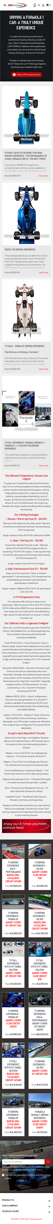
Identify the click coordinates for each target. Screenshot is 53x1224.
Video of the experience (26, 74)
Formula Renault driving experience (40, 1119)
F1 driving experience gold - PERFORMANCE (13, 872)
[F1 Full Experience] (26, 407)
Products (8, 1200)
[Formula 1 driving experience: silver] (26, 213)
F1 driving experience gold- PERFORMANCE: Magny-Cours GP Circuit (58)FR (40, 1020)
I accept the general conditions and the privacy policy (28, 1177)
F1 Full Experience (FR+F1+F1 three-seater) (13, 968)
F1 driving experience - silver (39, 870)
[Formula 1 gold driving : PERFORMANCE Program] (26, 310)
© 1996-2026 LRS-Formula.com (26, 1219)
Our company (10, 1205)
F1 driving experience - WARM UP (13, 919)
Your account (10, 1211)
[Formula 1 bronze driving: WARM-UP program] (26, 117)
